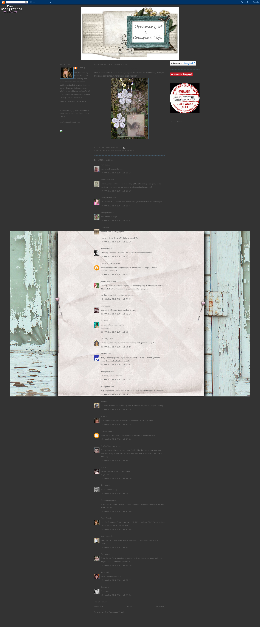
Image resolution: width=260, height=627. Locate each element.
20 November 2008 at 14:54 (116, 424)
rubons (105, 150)
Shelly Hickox (106, 197)
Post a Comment (100, 601)
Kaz (102, 401)
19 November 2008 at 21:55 (116, 220)
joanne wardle (106, 281)
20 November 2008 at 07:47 (116, 379)
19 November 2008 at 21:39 (116, 190)
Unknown (105, 431)
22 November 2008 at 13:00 (116, 511)
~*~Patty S (105, 338)
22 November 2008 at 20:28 (116, 547)
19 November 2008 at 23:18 (116, 256)
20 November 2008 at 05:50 (116, 346)
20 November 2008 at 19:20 (116, 478)
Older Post (160, 606)
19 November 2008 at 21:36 (116, 172)
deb (102, 587)
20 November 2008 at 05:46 (116, 331)
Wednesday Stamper (125, 150)
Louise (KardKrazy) (109, 263)
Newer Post (98, 606)
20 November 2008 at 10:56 (116, 409)
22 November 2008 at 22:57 (116, 580)
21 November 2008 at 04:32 (116, 493)
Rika (103, 485)
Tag (112, 150)
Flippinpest (105, 179)
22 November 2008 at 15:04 (116, 529)
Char (103, 305)
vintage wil (105, 212)
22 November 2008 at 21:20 (116, 565)
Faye (103, 164)
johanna (104, 353)
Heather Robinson (108, 446)
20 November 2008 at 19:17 (116, 460)
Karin (103, 572)
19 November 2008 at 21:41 (116, 205)
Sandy (103, 320)
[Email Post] (124, 147)
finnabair (104, 248)
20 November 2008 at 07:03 (116, 364)
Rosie (103, 416)
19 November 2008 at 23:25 (116, 274)
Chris (103, 227)
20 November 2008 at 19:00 (116, 439)
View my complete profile (73, 101)
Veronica (104, 536)
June (102, 467)
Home (129, 606)
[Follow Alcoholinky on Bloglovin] (183, 64)
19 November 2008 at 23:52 (116, 299)
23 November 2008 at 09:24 (116, 595)
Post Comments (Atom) (114, 612)
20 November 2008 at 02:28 (116, 313)
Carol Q (81, 68)
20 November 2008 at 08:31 (116, 394)
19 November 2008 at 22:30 (116, 241)
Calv (103, 554)
